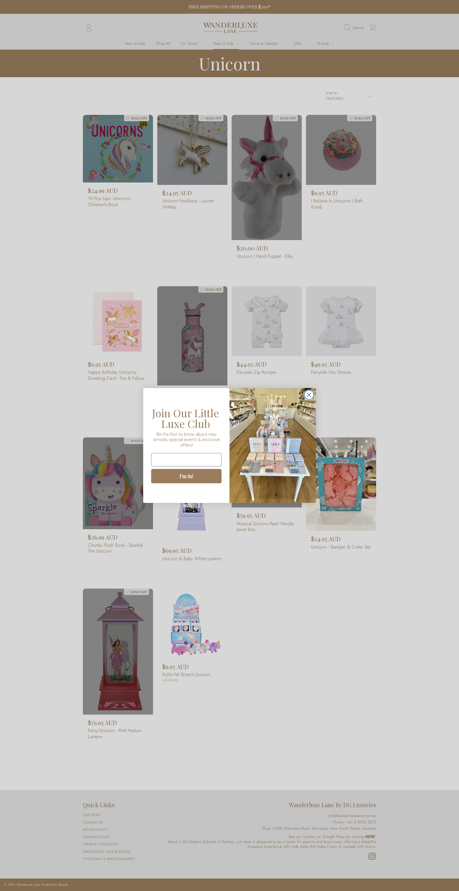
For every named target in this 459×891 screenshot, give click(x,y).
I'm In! (186, 476)
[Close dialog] (309, 394)
